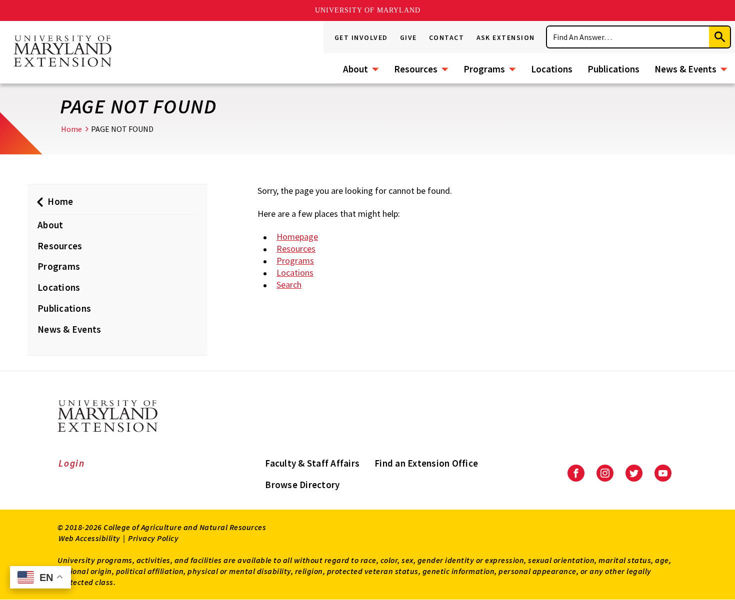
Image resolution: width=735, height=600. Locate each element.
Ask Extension (506, 37)
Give (408, 37)
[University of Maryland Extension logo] (62, 51)
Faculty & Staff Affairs (312, 463)
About (355, 69)
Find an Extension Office (426, 463)
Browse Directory (302, 485)
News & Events (685, 69)
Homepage (297, 236)
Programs (484, 69)
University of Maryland (367, 10)
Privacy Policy (153, 538)
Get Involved (361, 37)
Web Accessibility (89, 538)
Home (71, 129)
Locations (551, 69)
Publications (614, 69)
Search (289, 284)
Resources (416, 69)
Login (71, 463)
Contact (446, 37)
